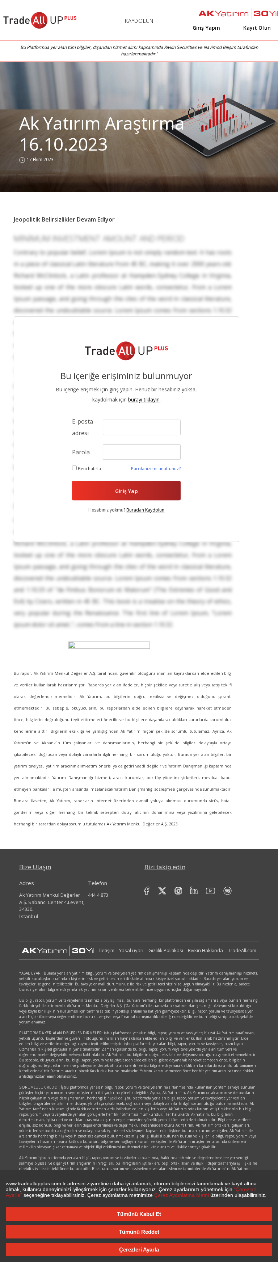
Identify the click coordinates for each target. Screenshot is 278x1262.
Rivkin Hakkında (205, 950)
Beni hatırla (89, 469)
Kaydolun (139, 20)
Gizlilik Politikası (165, 950)
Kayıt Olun (257, 27)
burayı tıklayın (144, 399)
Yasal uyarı (131, 950)
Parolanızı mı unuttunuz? (156, 469)
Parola (81, 452)
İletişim (106, 950)
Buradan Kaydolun (145, 510)
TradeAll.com (242, 950)
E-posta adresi (82, 427)
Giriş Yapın (206, 27)
